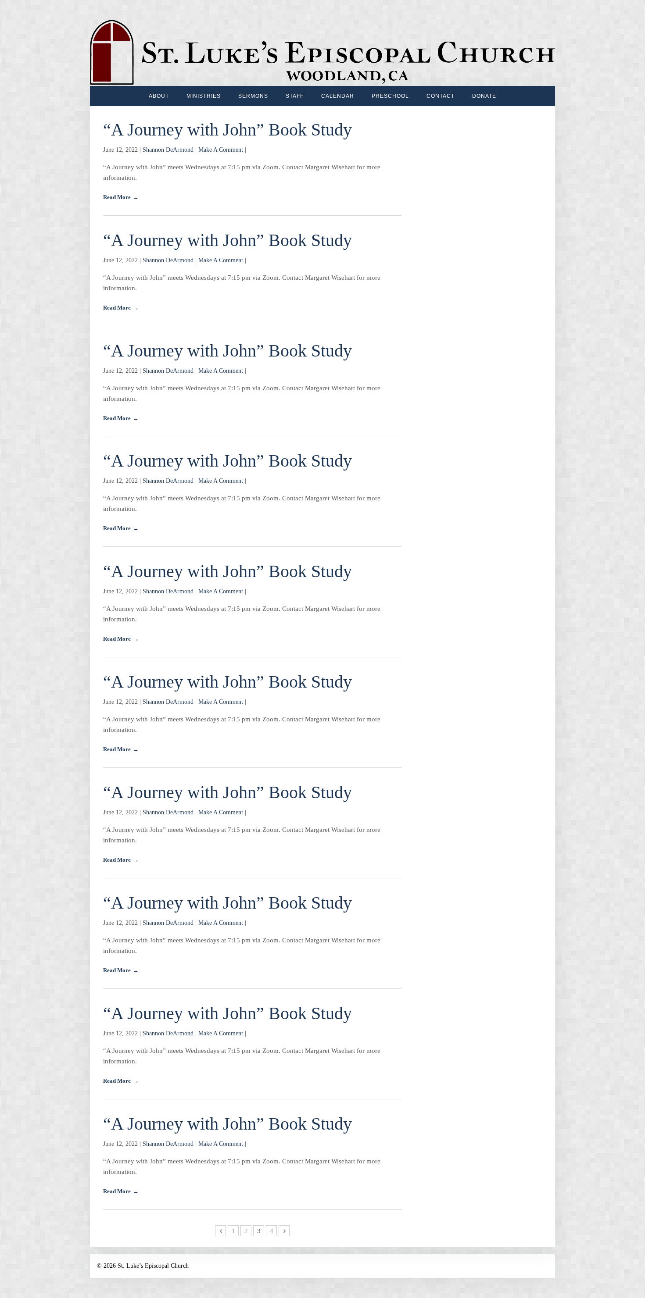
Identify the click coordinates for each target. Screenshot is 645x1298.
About (159, 96)
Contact (440, 96)
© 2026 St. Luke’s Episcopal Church (143, 1265)
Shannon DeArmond (168, 149)
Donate (484, 96)
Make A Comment (220, 149)
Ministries (203, 96)
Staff (295, 96)
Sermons (253, 96)
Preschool (390, 96)
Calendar (337, 96)
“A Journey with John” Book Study (227, 129)
